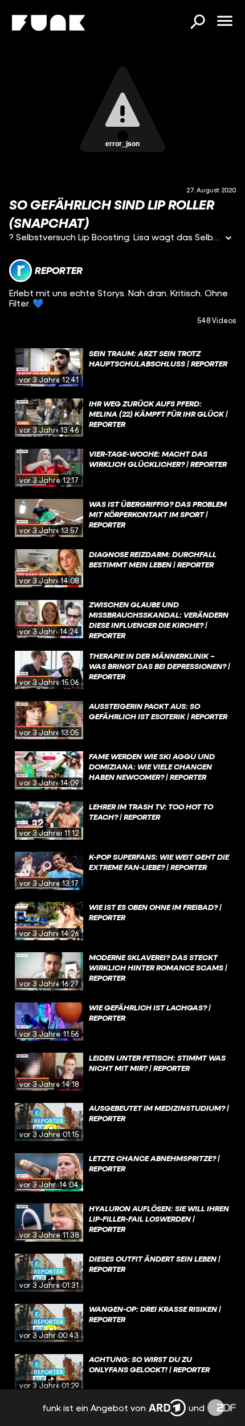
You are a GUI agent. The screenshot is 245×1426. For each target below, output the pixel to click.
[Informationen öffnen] (228, 239)
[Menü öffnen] (224, 22)
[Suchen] (197, 23)
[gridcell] (122, 367)
